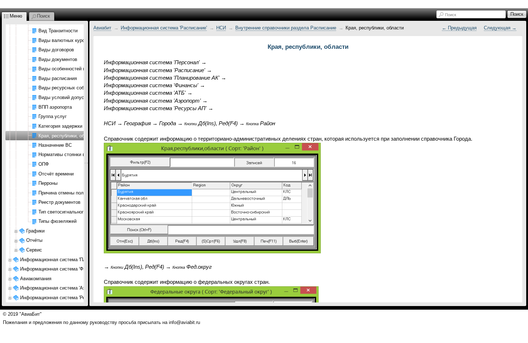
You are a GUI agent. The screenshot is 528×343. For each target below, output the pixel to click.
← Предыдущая (459, 27)
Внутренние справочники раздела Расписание (285, 27)
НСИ (221, 27)
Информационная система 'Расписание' (164, 27)
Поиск (450, 15)
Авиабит (102, 27)
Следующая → (500, 27)
